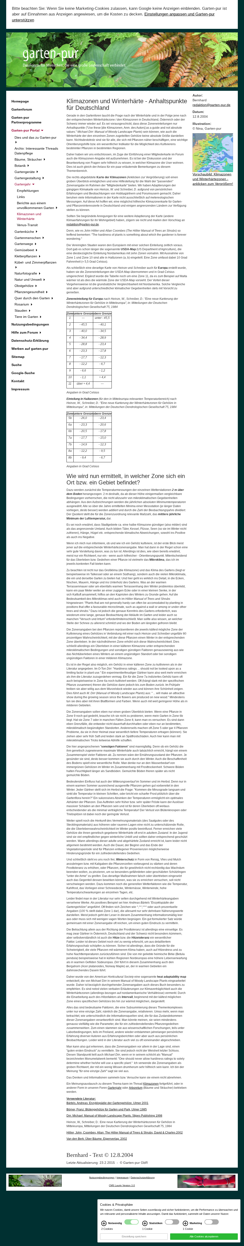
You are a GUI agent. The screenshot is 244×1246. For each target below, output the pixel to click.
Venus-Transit (27, 225)
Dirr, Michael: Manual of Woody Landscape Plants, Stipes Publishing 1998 (114, 1115)
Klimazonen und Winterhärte (29, 216)
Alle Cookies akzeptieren (204, 1236)
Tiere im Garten (27, 317)
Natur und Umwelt (29, 279)
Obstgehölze (25, 286)
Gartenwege (24, 244)
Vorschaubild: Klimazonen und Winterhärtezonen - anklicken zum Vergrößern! (213, 179)
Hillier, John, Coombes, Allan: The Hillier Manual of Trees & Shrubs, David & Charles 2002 (124, 1132)
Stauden (21, 310)
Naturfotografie (26, 273)
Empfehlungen (28, 191)
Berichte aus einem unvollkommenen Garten (36, 205)
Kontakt (17, 381)
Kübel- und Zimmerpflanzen (35, 262)
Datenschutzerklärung (143, 1177)
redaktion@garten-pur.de (82, 224)
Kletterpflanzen (26, 256)
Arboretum (135, 1087)
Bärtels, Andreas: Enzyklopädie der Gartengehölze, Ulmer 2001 (107, 1103)
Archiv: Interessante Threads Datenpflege (36, 151)
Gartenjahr (23, 184)
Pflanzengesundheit (30, 292)
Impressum (20, 389)
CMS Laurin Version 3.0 (122, 1185)
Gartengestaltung (28, 178)
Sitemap (18, 357)
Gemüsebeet (25, 250)
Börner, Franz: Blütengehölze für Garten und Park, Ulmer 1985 (106, 1109)
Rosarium (22, 304)
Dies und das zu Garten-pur (35, 137)
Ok (27, 1242)
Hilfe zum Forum (25, 332)
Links (21, 197)
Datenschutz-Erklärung (30, 340)
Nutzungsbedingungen (30, 324)
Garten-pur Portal (26, 130)
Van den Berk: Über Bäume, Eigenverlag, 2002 (96, 1138)
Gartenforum (21, 109)
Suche (16, 365)
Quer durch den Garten (33, 298)
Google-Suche (23, 373)
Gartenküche (25, 232)
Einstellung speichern (134, 1236)
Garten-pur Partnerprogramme (26, 120)
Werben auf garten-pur (29, 349)
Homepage (20, 101)
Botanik (21, 166)
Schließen (10, 1242)
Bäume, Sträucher (29, 159)
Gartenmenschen (28, 238)
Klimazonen (151, 1083)
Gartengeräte (25, 172)
